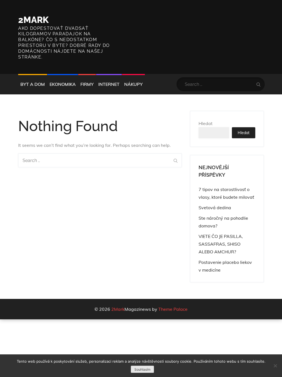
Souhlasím (142, 369)
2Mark (33, 20)
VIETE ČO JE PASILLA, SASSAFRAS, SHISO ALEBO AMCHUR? (221, 243)
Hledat (206, 123)
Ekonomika (63, 84)
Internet (109, 84)
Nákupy (133, 84)
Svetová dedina (215, 207)
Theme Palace (173, 309)
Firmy (87, 84)
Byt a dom (32, 84)
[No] (275, 365)
